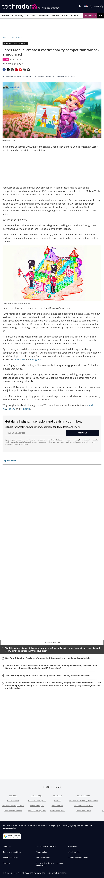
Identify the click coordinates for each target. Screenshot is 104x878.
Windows (25, 408)
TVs (34, 15)
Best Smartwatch (57, 810)
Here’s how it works (68, 76)
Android (93, 405)
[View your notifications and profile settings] (79, 6)
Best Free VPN (13, 800)
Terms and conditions (12, 852)
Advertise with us (10, 857)
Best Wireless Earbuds (83, 805)
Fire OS (11, 408)
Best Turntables (83, 795)
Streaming (44, 15)
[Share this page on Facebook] (4, 69)
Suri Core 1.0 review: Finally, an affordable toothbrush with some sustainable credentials (47, 658)
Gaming (5, 37)
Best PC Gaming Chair (37, 810)
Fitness (55, 15)
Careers (6, 863)
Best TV (57, 800)
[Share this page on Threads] (24, 69)
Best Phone (57, 795)
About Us (7, 846)
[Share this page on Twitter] (8, 69)
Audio (65, 15)
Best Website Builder (13, 810)
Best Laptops (36, 795)
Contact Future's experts (46, 846)
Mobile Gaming (17, 37)
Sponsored (17, 59)
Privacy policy (41, 852)
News (6, 59)
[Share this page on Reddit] (12, 69)
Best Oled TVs (57, 805)
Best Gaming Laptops (37, 800)
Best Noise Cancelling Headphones (83, 800)
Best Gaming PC (37, 805)
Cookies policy (74, 852)
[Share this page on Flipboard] (20, 69)
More (73, 15)
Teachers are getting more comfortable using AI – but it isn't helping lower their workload (47, 675)
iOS (4, 408)
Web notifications (43, 857)
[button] (98, 6)
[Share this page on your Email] (28, 69)
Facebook (20, 359)
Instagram (35, 359)
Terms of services (35, 440)
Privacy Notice (78, 440)
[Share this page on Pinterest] (16, 69)
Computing (17, 15)
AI (27, 15)
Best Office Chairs (83, 810)
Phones (5, 15)
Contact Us (72, 846)
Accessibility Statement (78, 857)
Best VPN (13, 795)
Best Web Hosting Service (13, 805)
